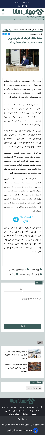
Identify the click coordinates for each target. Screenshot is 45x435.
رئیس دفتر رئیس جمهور (29, 274)
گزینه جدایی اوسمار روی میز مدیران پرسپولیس (27, 18)
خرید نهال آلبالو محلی (33, 388)
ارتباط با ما (26, 2)
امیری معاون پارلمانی (17, 269)
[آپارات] (23, 6)
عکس (7, 410)
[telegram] (22, 219)
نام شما (38, 288)
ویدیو (33, 414)
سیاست (30, 407)
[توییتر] (6, 34)
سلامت (5, 407)
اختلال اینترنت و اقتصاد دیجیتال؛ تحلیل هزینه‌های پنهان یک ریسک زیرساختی (16, 368)
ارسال (22, 326)
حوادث (26, 414)
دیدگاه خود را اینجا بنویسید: (31, 298)
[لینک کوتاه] (9, 29)
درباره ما (18, 2)
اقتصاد (40, 407)
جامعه (22, 407)
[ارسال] (7, 29)
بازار (40, 342)
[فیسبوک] (3, 34)
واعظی (13, 274)
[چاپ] (3, 29)
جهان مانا (10, 424)
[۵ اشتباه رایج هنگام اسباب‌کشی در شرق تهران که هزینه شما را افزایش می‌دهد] (34, 354)
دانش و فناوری (19, 410)
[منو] (3, 14)
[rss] (19, 6)
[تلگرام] (26, 6)
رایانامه (19, 288)
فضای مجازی (14, 414)
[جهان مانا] (28, 12)
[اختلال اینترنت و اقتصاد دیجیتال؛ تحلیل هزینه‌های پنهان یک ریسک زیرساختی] (34, 367)
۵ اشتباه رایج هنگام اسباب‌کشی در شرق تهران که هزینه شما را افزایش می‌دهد (15, 355)
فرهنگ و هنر (34, 410)
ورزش (13, 407)
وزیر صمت (35, 269)
